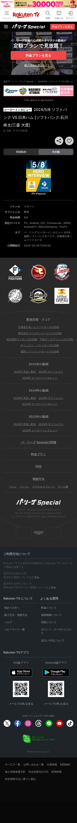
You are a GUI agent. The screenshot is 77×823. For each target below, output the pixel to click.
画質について (48, 622)
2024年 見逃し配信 (24, 398)
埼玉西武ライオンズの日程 (21, 339)
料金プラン (38, 454)
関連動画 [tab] (21, 151)
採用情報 (56, 771)
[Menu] (6, 26)
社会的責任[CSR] (38, 771)
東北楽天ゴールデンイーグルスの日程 (40, 333)
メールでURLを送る (21, 703)
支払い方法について (52, 640)
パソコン (24, 486)
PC (26, 223)
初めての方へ (12, 607)
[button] (69, 141)
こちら (35, 577)
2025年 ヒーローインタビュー (39, 377)
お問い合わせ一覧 (33, 764)
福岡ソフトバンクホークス (39, 236)
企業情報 (52, 764)
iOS (43, 223)
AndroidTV (30, 226)
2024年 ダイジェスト (51, 398)
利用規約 (65, 764)
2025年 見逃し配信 (25, 371)
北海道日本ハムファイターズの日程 (38, 327)
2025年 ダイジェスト (50, 371)
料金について (48, 607)
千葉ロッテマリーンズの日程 (56, 339)
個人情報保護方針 (15, 771)
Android (34, 223)
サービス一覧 (12, 764)
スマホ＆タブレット (43, 486)
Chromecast (54, 223)
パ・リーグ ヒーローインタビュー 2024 (47, 232)
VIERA (67, 223)
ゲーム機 (63, 486)
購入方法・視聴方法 (15, 615)
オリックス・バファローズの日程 (40, 345)
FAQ (38, 466)
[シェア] (59, 141)
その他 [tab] (56, 151)
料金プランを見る (38, 55)
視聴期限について (51, 615)
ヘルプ (8, 622)
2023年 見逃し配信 (24, 424)
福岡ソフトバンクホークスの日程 (40, 351)
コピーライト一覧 (14, 629)
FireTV (63, 226)
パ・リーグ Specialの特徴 (38, 442)
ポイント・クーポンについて (56, 631)
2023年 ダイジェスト (51, 424)
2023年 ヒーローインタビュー (40, 430)
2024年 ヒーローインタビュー (40, 404)
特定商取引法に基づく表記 (20, 779)
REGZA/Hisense (48, 226)
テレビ (13, 486)
